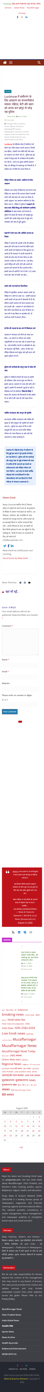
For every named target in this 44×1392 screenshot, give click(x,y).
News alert (5, 1056)
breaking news (13, 1014)
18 (10, 1131)
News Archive (8, 1337)
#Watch (16, 871)
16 (39, 1126)
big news (9, 1010)
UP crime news (35, 1064)
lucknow (29, 1034)
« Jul (21, 1147)
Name (5, 659)
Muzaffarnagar (33, 8)
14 (28, 1126)
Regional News (11, 1064)
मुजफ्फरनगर (8, 1080)
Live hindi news (13, 1033)
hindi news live (16, 1019)
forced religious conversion (13, 126)
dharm (4, 1020)
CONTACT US (13, 1369)
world (34, 1071)
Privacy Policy (8, 1299)
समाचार (6, 1089)
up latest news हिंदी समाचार (12, 1068)
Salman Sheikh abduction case (14, 137)
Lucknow (8, 144)
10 (5, 1126)
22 (33, 1131)
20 (22, 1131)
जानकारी (8, 1258)
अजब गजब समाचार (32, 1075)
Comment (7, 626)
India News (8, 1028)
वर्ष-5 (24, 1085)
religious (25, 1064)
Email (5, 671)
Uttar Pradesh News (11, 1314)
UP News (22, 13)
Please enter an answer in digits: (17, 695)
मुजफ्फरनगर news (26, 1080)
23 (39, 1131)
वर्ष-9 (35, 1085)
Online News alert (11, 1059)
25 (10, 1135)
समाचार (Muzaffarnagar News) (21, 1090)
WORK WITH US (9, 1354)
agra (3, 1010)
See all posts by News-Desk (15, 558)
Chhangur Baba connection (15, 124)
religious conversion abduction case (16, 134)
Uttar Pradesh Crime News (13, 140)
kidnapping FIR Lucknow (12, 129)
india (27, 1023)
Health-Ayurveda (10, 1343)
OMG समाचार (16, 1055)
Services (8, 8)
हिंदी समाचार (8, 1094)
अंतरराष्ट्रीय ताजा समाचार (13, 1075)
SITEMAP (32, 1369)
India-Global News (10, 1320)
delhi (38, 1015)
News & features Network (16, 1378)
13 (22, 1126)
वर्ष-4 (19, 1085)
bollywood (23, 1009)
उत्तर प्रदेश (7, 91)
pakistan (25, 1060)
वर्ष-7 (28, 1085)
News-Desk (11, 116)
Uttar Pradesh (7, 1071)
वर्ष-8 (31, 1085)
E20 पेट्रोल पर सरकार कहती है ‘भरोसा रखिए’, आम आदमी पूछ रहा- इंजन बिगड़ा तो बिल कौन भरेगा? (29, 967)
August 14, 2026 (25, 922)
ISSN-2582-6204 (25, 1028)
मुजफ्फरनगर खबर (9, 1084)
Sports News (8, 1331)
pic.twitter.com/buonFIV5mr (25, 909)
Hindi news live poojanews (13, 1024)
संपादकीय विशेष (7, 1326)
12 (16, 1126)
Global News (19, 8)
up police (35, 1068)
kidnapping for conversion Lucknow (16, 132)
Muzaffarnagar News (19, 1045)
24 (5, 1135)
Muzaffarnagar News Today (18, 1051)
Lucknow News (7, 1040)
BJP (15, 1010)
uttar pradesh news (23, 1071)
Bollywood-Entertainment (14, 1348)
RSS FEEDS (23, 1369)
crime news (29, 1015)
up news (27, 1068)
